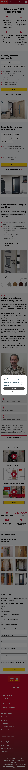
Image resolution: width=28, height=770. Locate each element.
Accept (14, 388)
